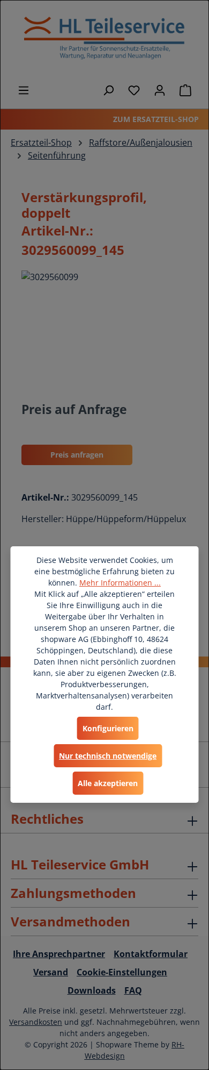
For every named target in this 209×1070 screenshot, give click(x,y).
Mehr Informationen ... (120, 582)
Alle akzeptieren (108, 783)
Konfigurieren (108, 728)
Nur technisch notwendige (107, 756)
